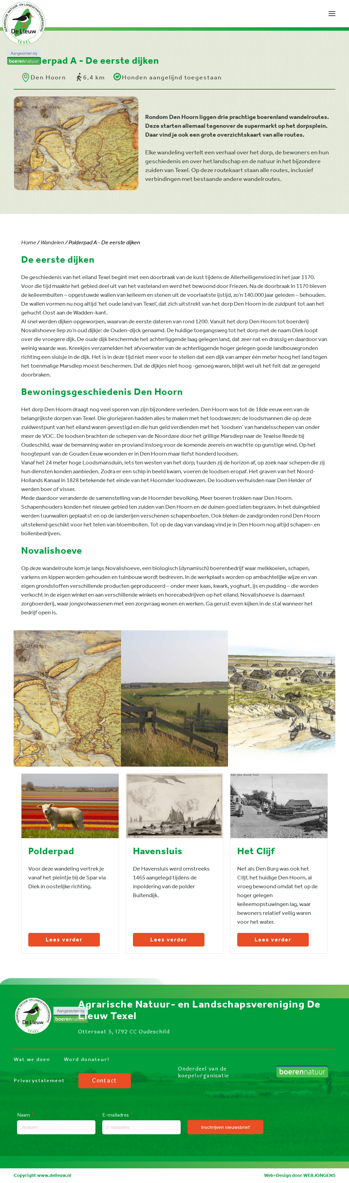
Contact (104, 1080)
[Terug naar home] (24, 32)
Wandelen (52, 242)
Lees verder (64, 940)
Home (28, 242)
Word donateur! (87, 1059)
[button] (332, 13)
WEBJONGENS (319, 1175)
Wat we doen (32, 1059)
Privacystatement (39, 1080)
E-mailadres (117, 1115)
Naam (25, 1115)
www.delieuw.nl (54, 1175)
